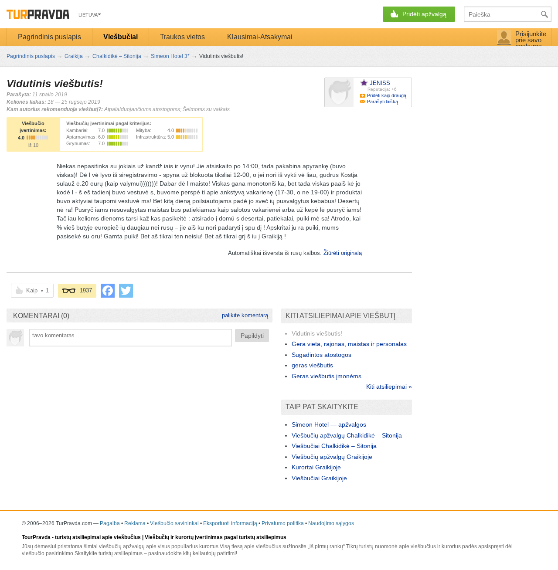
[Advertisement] (139, 417)
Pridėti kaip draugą (386, 95)
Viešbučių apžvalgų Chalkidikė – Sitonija (347, 435)
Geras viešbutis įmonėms (326, 376)
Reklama (135, 523)
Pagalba (110, 523)
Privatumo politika (283, 523)
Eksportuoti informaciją (230, 523)
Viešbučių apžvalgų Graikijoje (332, 456)
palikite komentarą (245, 315)
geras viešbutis (312, 365)
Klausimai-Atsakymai (260, 37)
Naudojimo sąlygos (331, 523)
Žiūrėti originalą (342, 253)
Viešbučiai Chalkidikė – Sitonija (334, 445)
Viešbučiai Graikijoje (319, 478)
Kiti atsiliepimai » (389, 386)
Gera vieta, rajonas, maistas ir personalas (349, 343)
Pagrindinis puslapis (49, 37)
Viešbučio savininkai (174, 523)
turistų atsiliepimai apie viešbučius (98, 537)
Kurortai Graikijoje (316, 467)
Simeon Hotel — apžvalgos (329, 424)
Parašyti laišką (382, 101)
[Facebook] (108, 291)
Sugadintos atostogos (321, 354)
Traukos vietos (182, 37)
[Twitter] (126, 291)
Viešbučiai (120, 37)
